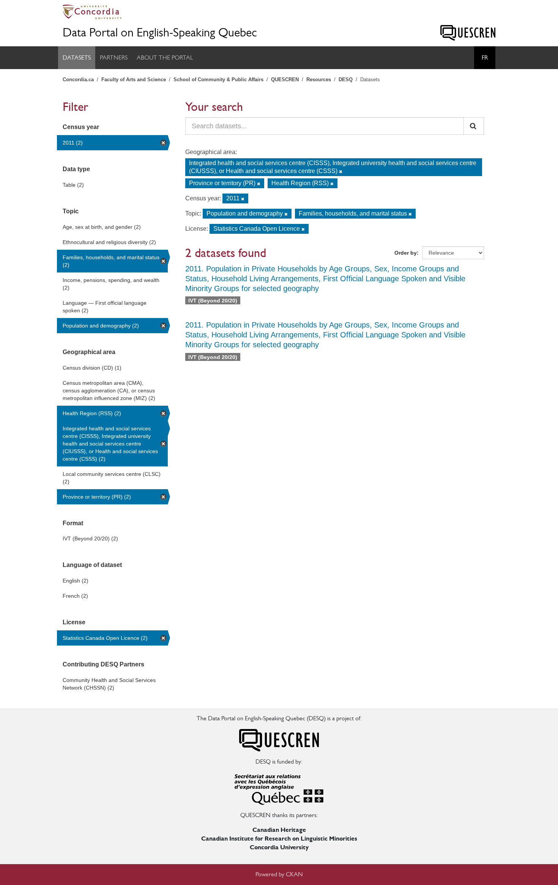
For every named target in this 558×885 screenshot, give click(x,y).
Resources (318, 79)
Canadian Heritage (279, 829)
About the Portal (165, 57)
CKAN (294, 874)
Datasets (77, 57)
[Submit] (473, 126)
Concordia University (279, 847)
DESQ (346, 79)
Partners (114, 57)
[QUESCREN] (467, 33)
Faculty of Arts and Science (133, 79)
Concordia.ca (78, 79)
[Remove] (340, 171)
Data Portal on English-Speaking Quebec (160, 32)
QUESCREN (285, 79)
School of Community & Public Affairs (218, 79)
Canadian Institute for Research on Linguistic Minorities (279, 838)
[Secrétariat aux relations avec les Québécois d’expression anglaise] (279, 788)
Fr (485, 57)
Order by (405, 253)
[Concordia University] (279, 12)
